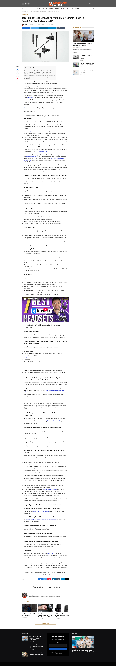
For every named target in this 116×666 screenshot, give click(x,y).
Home (38, 8)
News (62, 8)
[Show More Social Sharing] (67, 28)
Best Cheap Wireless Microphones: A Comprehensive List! (62, 615)
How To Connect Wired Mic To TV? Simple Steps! (28, 614)
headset (48, 557)
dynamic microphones (32, 156)
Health (57, 8)
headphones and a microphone (41, 511)
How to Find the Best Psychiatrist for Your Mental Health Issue (82, 44)
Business (44, 8)
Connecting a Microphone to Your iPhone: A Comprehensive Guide (36, 646)
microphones (50, 553)
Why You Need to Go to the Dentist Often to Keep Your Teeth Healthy (35, 638)
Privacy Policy (56, 653)
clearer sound (30, 97)
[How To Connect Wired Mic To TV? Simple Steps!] (29, 608)
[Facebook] (17, 69)
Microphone (24, 14)
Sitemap (92, 663)
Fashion (51, 8)
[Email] (17, 82)
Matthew (27, 24)
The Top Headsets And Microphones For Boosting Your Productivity (39, 73)
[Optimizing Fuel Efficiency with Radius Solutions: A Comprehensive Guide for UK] (83, 642)
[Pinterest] (17, 79)
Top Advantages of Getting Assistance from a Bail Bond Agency (86, 57)
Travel (77, 8)
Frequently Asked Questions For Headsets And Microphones (38, 77)
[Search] (93, 8)
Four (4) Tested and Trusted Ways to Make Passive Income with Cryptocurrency (36, 654)
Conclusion (27, 78)
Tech (67, 8)
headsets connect (31, 131)
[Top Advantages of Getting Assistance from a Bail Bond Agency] (76, 57)
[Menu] (22, 8)
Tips (72, 8)
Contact (91, 3)
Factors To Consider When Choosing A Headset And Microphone (38, 72)
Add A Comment (45, 623)
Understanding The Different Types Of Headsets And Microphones (39, 70)
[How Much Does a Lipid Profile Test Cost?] (76, 72)
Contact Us (88, 663)
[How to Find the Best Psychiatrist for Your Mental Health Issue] (83, 36)
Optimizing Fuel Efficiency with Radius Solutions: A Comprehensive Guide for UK (83, 651)
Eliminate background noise (49, 489)
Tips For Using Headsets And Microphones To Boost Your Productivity (40, 75)
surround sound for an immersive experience (52, 362)
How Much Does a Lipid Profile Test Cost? (87, 71)
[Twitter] (17, 73)
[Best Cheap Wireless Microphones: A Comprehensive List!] (62, 608)
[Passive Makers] (58, 3)
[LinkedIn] (17, 76)
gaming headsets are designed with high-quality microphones (41, 519)
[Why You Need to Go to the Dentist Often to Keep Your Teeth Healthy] (25, 638)
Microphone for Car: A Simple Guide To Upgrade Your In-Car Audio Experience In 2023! (45, 615)
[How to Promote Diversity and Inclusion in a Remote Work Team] (76, 64)
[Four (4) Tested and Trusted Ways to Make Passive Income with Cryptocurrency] (25, 654)
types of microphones (41, 151)
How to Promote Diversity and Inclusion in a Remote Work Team (87, 65)
